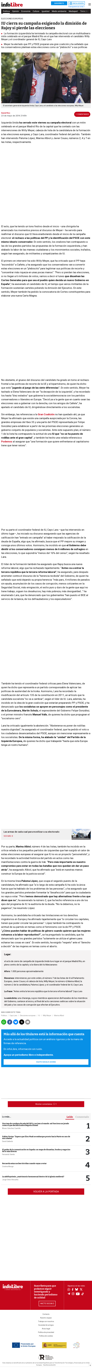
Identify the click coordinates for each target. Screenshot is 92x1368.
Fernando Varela (8, 1154)
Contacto (46, 1314)
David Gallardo (7, 1141)
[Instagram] (73, 1294)
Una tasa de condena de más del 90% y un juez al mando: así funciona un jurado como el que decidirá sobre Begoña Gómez (35, 1124)
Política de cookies (46, 1336)
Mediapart (73, 11)
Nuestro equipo (46, 1318)
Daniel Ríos (5, 113)
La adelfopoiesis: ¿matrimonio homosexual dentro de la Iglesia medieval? (33, 1177)
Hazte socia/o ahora (46, 1062)
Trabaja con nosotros (46, 1321)
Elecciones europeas (28, 1015)
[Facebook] (72, 1290)
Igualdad (45, 11)
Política (6, 11)
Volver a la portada (46, 1191)
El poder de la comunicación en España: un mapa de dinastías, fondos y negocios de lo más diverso (36, 1150)
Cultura (36, 11)
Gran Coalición (46, 414)
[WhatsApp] (69, 1290)
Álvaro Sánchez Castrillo (11, 1128)
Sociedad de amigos (46, 1325)
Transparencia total (76, 7)
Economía (25, 11)
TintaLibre (84, 11)
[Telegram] (69, 1294)
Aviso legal (46, 1329)
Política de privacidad (46, 1332)
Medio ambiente (59, 11)
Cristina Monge (8, 1166)
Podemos (6, 441)
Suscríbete (59, 3)
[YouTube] (78, 1294)
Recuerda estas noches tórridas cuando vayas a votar (24, 1163)
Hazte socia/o (47, 1303)
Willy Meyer (47, 1015)
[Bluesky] (76, 1290)
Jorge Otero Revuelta (10, 1180)
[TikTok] (82, 1294)
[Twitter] (81, 1290)
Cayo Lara (13, 1015)
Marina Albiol (59, 1015)
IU (39, 1015)
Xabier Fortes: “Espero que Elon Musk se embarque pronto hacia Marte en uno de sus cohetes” (36, 1137)
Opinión (15, 11)
